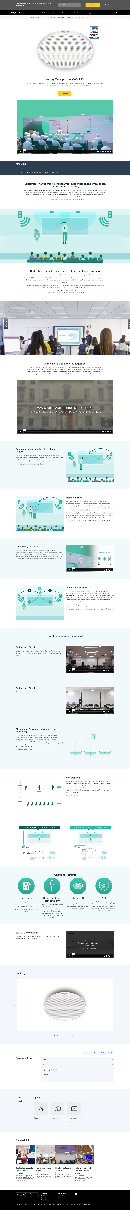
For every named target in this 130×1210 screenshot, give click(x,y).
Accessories (55, 172)
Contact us (64, 93)
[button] (77, 1059)
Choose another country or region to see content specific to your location (34, 4)
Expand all (89, 1053)
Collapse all (105, 1053)
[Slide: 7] (75, 1035)
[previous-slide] (14, 1006)
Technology (44, 1196)
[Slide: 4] (65, 1035)
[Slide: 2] (58, 1035)
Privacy (26, 1204)
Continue (93, 5)
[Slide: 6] (72, 1035)
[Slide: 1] (54, 1035)
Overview (19, 172)
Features (27, 172)
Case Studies (45, 1198)
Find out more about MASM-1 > (26, 749)
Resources (46, 172)
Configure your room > (73, 795)
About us (18, 1204)
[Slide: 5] (68, 1035)
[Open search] (117, 13)
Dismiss (107, 5)
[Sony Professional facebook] (76, 1194)
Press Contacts (62, 1198)
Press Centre (45, 1200)
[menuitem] (50, 13)
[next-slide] (115, 1006)
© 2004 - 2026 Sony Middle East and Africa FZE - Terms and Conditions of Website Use (65, 1204)
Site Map (33, 1204)
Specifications (36, 172)
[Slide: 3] (61, 1035)
